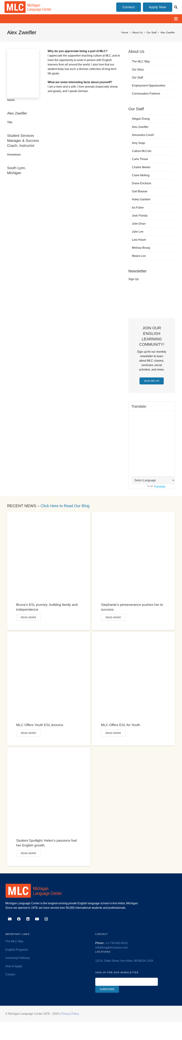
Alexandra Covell (143, 134)
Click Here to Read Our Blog (65, 506)
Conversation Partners (146, 93)
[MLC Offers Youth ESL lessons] (48, 634)
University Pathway (17, 957)
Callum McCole (141, 151)
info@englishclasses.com (111, 947)
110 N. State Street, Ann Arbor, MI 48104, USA (124, 960)
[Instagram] (46, 919)
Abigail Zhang (141, 118)
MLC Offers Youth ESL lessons (39, 725)
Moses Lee (139, 255)
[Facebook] (18, 919)
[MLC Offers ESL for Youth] (133, 634)
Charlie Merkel (141, 167)
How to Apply (13, 966)
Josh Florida (140, 215)
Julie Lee (137, 231)
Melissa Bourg (141, 247)
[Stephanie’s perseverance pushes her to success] (133, 513)
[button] (175, 7)
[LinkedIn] (27, 919)
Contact (10, 974)
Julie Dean (139, 223)
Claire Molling (140, 175)
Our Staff (137, 77)
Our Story (138, 69)
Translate (159, 486)
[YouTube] (37, 919)
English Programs (16, 949)
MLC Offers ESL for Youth (120, 725)
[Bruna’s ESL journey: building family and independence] (48, 513)
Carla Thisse (140, 159)
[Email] (9, 919)
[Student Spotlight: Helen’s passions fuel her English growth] (48, 749)
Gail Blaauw (139, 191)
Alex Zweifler (140, 126)
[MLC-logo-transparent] (28, 7)
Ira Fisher (138, 207)
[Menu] (176, 18)
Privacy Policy (70, 1013)
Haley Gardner (141, 199)
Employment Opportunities (148, 85)
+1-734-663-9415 (117, 943)
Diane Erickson (141, 183)
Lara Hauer (139, 239)
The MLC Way (141, 61)
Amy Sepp (138, 142)
